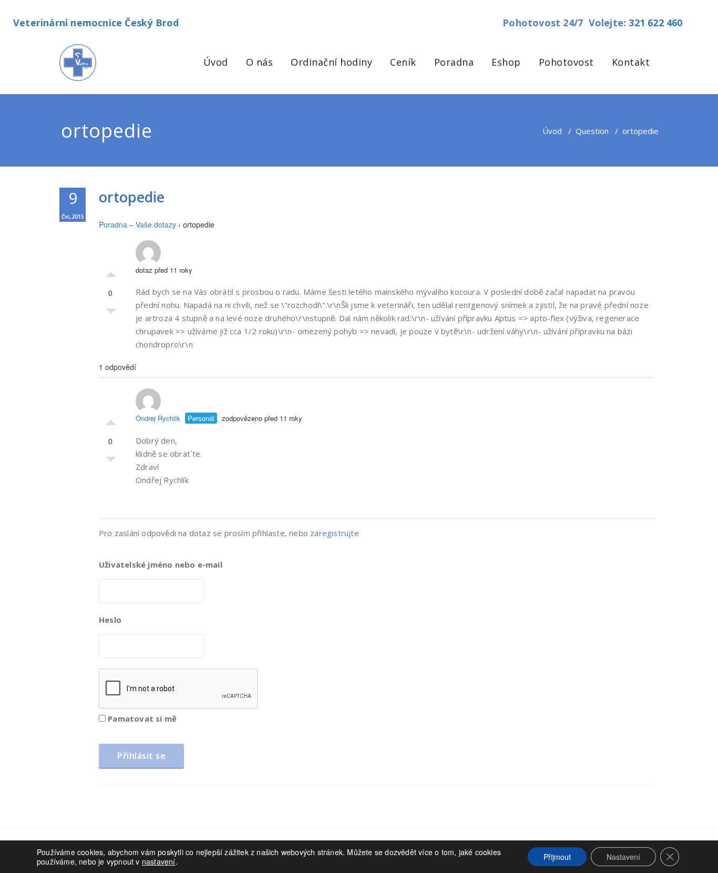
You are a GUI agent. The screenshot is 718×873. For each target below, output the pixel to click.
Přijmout (557, 856)
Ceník (403, 62)
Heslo (110, 619)
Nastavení (623, 856)
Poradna (454, 62)
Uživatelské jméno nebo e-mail (160, 564)
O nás (259, 62)
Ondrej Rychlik (158, 418)
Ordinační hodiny (331, 62)
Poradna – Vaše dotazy (137, 224)
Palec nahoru (111, 271)
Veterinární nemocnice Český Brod (96, 22)
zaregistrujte (334, 533)
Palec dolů (111, 314)
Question (592, 131)
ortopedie (132, 197)
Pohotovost (566, 62)
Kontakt (631, 62)
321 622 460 (655, 22)
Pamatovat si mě (141, 718)
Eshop (506, 62)
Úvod (215, 62)
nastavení (159, 861)
